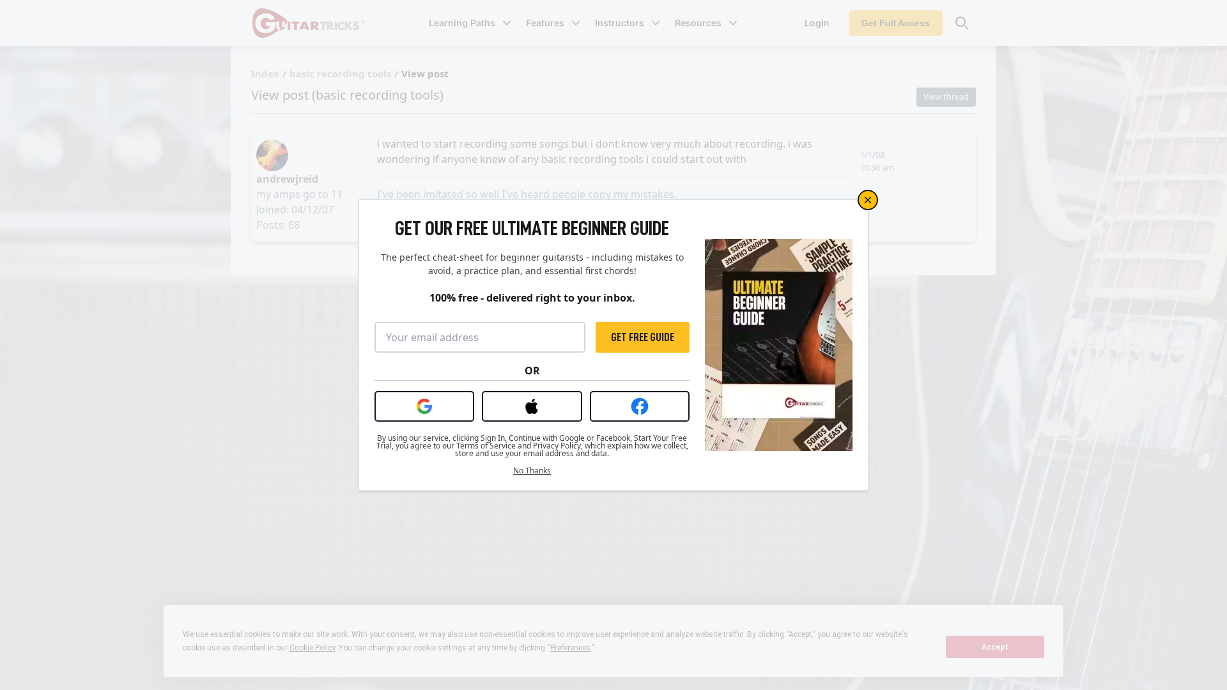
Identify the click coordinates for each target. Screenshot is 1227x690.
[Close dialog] (867, 200)
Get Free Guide (642, 337)
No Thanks (532, 471)
